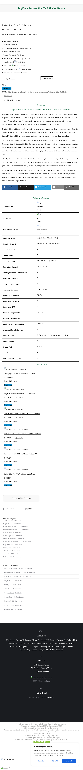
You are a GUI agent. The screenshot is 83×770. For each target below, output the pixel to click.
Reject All (55, 761)
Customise (41, 761)
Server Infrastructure (57, 643)
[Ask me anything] (7, 759)
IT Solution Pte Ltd (21, 144)
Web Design (60, 646)
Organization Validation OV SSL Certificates (19, 572)
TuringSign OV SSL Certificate (15, 373)
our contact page (47, 697)
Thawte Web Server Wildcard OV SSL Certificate (22, 414)
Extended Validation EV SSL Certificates (18, 576)
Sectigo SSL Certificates (11, 548)
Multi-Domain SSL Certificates (13, 539)
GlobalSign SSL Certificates (12, 536)
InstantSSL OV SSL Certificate (15, 474)
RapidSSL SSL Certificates (12, 545)
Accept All (69, 761)
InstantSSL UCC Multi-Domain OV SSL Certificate (22, 434)
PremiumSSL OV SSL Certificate (16, 454)
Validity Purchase (9, 79)
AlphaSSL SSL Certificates (12, 521)
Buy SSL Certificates (68, 177)
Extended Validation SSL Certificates (16, 530)
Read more (8, 385)
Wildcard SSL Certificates (12, 557)
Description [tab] (8, 96)
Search (29, 509)
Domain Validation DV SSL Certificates (18, 568)
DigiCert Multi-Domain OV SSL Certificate (19, 394)
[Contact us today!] (5, 768)
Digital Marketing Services (43, 646)
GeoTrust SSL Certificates (12, 533)
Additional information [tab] (12, 100)
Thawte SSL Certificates (11, 551)
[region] (55, 754)
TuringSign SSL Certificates (12, 554)
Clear (4, 85)
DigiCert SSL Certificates (29, 92)
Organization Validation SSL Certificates (53, 92)
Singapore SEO (25, 646)
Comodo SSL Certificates (13, 609)
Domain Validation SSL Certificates (15, 527)
